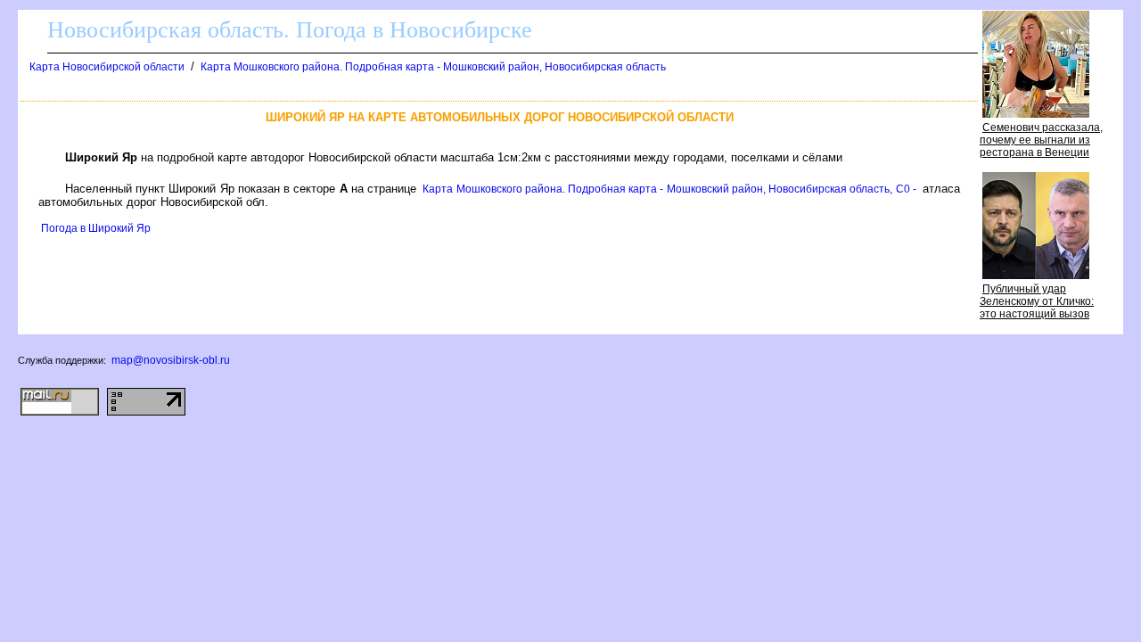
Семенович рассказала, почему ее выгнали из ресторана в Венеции (1041, 140)
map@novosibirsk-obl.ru (170, 360)
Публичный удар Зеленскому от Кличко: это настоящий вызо (1037, 301)
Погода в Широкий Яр (96, 228)
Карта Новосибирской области (107, 67)
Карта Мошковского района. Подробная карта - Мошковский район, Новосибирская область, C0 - (669, 189)
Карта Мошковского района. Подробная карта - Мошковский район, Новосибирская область (433, 67)
